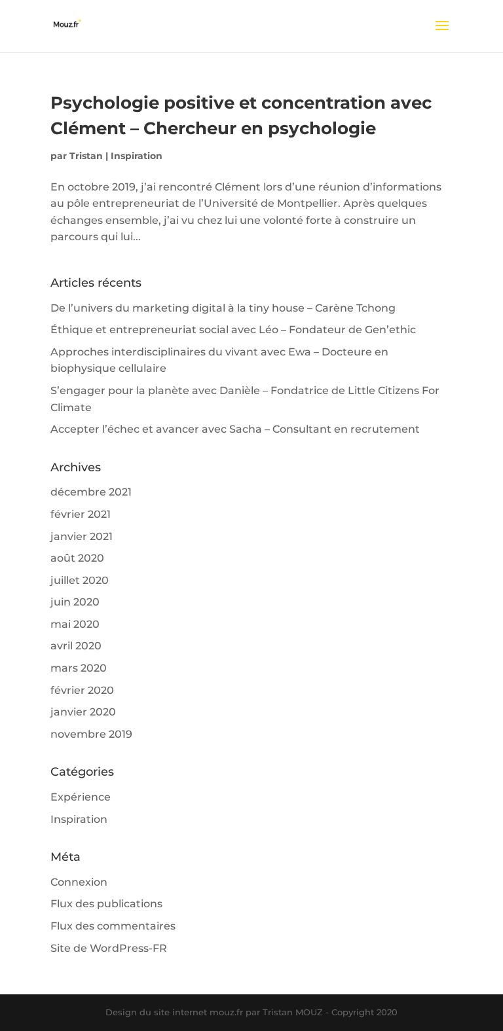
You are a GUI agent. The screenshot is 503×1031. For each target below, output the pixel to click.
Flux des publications (106, 903)
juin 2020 (75, 602)
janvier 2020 (83, 712)
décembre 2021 (91, 492)
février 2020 (82, 690)
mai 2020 (75, 624)
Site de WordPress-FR (108, 948)
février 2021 (80, 514)
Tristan (86, 156)
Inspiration (136, 156)
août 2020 (77, 558)
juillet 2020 (79, 580)
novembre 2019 (91, 734)
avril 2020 (76, 646)
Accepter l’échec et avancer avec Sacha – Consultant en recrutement (235, 429)
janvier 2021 (81, 536)
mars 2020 (78, 668)
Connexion (78, 882)
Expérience (80, 797)
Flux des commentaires (113, 926)
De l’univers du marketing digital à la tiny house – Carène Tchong (223, 308)
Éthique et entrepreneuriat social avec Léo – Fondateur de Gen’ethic (233, 329)
